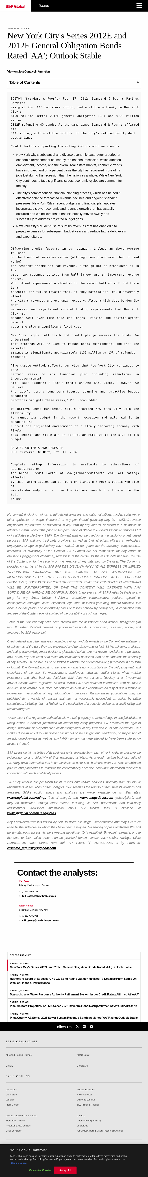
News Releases (84, 1095)
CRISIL (9, 1066)
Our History (11, 1095)
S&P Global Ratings (22, 1041)
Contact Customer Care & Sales (21, 1116)
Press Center (12, 1105)
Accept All (65, 1170)
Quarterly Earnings (86, 1100)
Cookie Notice (19, 1163)
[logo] (15, 5)
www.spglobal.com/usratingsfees (31, 813)
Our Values (11, 1090)
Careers (81, 1116)
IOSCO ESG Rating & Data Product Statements (100, 1131)
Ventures (10, 1100)
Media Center (83, 1055)
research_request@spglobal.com (31, 848)
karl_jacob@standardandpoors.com (39, 896)
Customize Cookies (40, 1170)
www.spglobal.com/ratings (26, 797)
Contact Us (82, 1066)
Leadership (82, 1126)
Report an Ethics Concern (18, 1126)
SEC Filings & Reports (88, 1105)
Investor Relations (86, 1090)
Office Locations (13, 1131)
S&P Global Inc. (18, 1076)
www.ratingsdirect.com (96, 797)
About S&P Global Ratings (19, 1055)
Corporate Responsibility (89, 1121)
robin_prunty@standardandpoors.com (40, 920)
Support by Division (15, 1121)
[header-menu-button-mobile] (139, 6)
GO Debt (44, 452)
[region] (74, 1160)
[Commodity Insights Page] (77, 1026)
